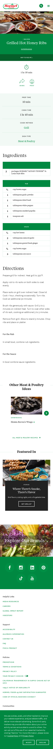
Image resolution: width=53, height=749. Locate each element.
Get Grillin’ (26, 503)
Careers (7, 606)
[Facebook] (9, 567)
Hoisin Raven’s (22, 421)
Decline (42, 742)
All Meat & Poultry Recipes (25, 437)
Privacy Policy (10, 671)
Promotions (8, 662)
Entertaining (26, 49)
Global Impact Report (13, 610)
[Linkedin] (32, 567)
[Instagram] (21, 567)
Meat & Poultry (26, 141)
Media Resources (11, 601)
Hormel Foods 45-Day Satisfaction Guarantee (24, 692)
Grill (26, 127)
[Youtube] (32, 578)
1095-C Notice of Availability (16, 687)
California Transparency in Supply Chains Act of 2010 (26, 681)
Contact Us (8, 638)
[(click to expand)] (48, 6)
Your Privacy (13, 676)
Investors (7, 615)
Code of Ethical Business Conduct (19, 696)
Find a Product (10, 648)
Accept (29, 742)
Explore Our (25, 540)
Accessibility (9, 629)
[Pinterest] (43, 567)
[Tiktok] (21, 578)
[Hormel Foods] (11, 6)
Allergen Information (13, 634)
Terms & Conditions (12, 666)
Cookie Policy (12, 735)
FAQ (4, 643)
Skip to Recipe (26, 57)
